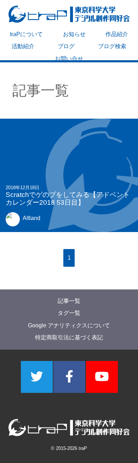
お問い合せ (69, 59)
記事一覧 (69, 301)
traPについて (26, 34)
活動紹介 (23, 46)
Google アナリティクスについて (69, 325)
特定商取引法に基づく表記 (69, 338)
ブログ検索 (112, 46)
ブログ (66, 46)
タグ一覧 (69, 313)
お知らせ (74, 34)
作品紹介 (116, 34)
